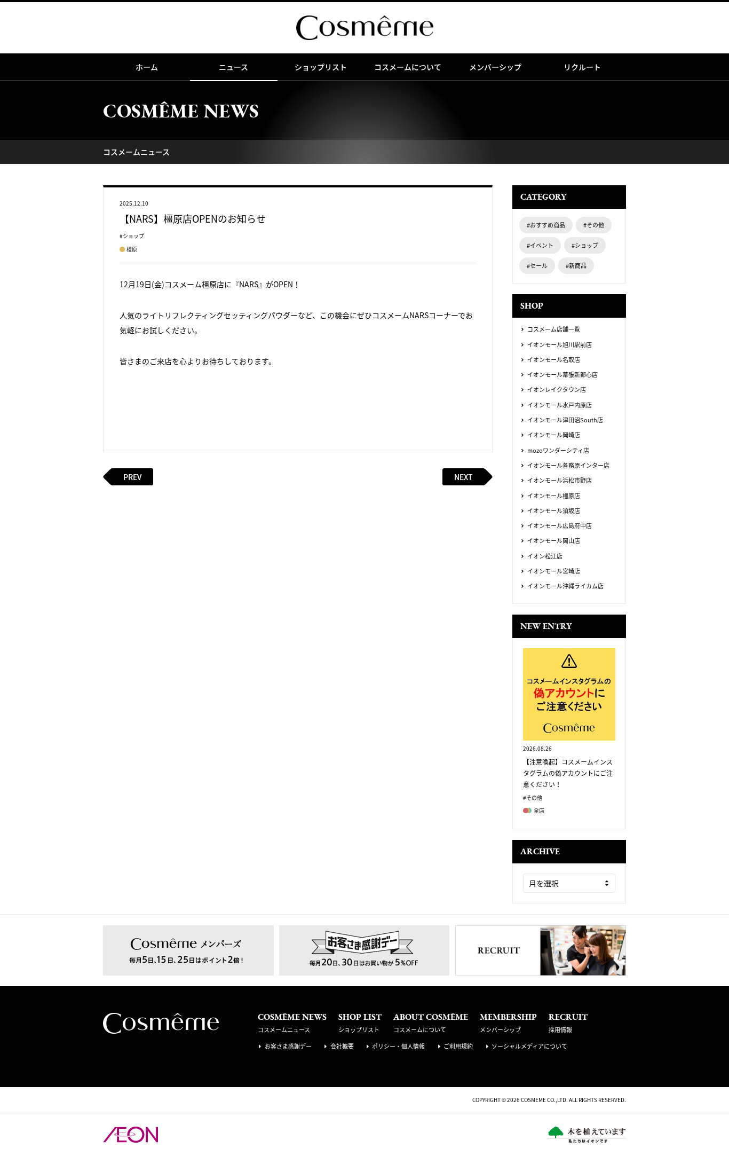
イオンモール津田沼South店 (565, 420)
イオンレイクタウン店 (556, 390)
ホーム (147, 66)
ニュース (233, 66)
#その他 (593, 225)
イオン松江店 (544, 556)
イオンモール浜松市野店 (559, 480)
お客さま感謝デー (288, 1046)
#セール (537, 265)
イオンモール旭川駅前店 (559, 345)
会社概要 (342, 1046)
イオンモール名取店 (553, 360)
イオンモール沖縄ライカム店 (565, 586)
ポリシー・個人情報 (398, 1046)
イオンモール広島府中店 (559, 526)
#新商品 (576, 265)
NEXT (463, 476)
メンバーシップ (495, 66)
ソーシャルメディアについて (529, 1046)
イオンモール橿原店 (553, 496)
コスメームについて (407, 66)
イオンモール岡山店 (553, 541)
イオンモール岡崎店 (553, 435)
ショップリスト (321, 66)
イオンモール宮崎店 (553, 571)
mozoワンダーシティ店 (558, 450)
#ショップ (585, 245)
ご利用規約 (458, 1046)
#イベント (540, 245)
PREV (132, 476)
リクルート (582, 66)
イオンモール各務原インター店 (568, 465)
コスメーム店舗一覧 (553, 329)
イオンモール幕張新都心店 (562, 375)
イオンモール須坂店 (553, 511)
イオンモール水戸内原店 (559, 405)
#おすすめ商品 (546, 225)
